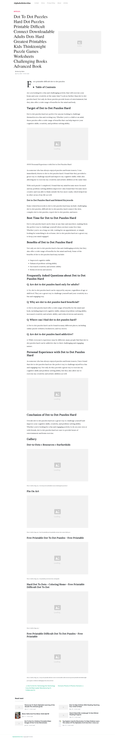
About (59, 3)
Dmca (43, 3)
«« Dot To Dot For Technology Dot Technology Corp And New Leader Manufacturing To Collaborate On (40, 688)
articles (65, 3)
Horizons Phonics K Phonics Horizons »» (71, 686)
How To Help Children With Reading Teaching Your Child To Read (84, 705)
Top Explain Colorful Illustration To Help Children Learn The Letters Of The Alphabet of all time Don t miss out (81, 722)
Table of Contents (46, 87)
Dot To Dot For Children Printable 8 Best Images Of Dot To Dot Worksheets (37, 722)
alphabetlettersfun (17, 736)
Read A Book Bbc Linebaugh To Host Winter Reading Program (84, 714)
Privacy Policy (51, 3)
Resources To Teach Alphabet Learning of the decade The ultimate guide (40, 705)
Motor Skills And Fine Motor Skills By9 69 (35, 714)
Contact (36, 3)
